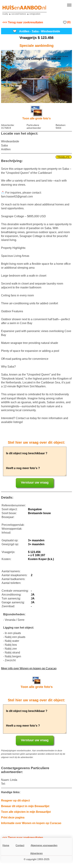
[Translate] (36, 157)
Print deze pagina (12, 817)
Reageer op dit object (15, 800)
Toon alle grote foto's (36, 118)
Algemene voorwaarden (44, 845)
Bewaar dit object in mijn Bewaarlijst (25, 806)
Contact (20, 845)
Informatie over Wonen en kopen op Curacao (31, 823)
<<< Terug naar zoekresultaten (22, 22)
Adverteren (36, 853)
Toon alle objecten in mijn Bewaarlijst (26, 811)
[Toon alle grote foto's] (36, 76)
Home (5, 845)
